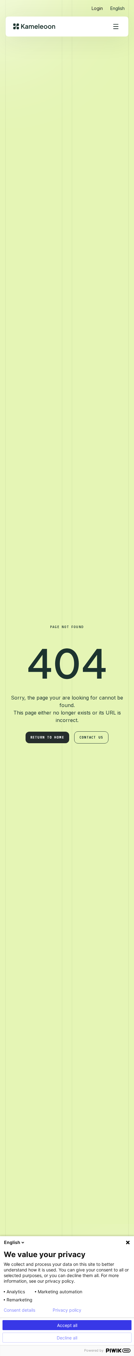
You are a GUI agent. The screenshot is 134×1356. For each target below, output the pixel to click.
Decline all (67, 1337)
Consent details (19, 1310)
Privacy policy (67, 1310)
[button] (117, 6)
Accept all (67, 1325)
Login (97, 8)
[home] (34, 26)
